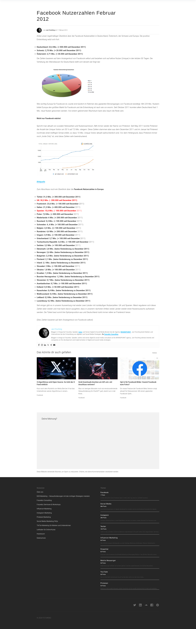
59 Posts (103, 563)
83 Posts (103, 552)
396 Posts (103, 518)
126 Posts (103, 529)
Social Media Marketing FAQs (47, 521)
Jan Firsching (50, 30)
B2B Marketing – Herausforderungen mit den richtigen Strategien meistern (63, 496)
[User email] (54, 345)
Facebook (40, 395)
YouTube (104, 572)
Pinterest (104, 583)
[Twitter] (48, 345)
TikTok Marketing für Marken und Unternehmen (54, 525)
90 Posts (103, 540)
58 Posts (103, 574)
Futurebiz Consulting (111, 334)
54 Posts (103, 586)
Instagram (104, 515)
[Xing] (51, 345)
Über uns (40, 492)
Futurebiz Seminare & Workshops (49, 504)
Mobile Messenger (108, 560)
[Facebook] (39, 345)
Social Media (105, 504)
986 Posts (103, 506)
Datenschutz (41, 538)
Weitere (154, 353)
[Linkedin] (45, 345)
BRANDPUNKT (126, 332)
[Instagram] (42, 345)
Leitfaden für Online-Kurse (46, 530)
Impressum (41, 534)
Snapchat (104, 549)
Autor (80, 332)
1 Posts (102, 495)
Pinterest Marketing (44, 517)
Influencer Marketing (44, 509)
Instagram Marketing (44, 513)
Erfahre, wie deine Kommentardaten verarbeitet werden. (99, 472)
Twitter (103, 526)
